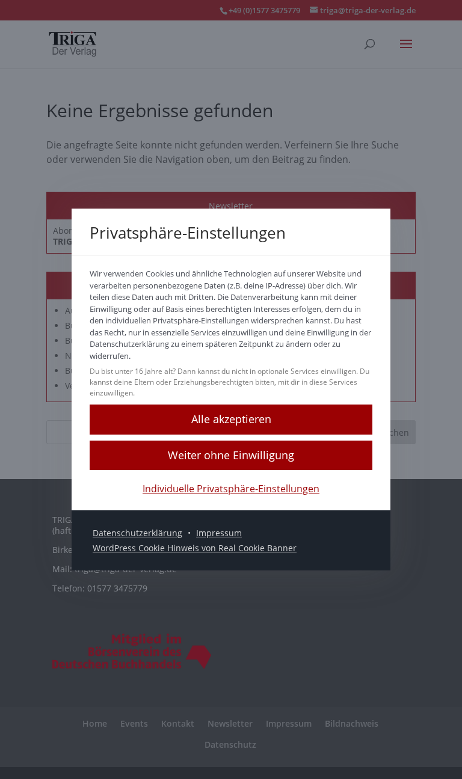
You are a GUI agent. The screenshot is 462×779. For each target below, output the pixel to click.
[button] (231, 419)
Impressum (219, 533)
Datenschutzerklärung (137, 533)
